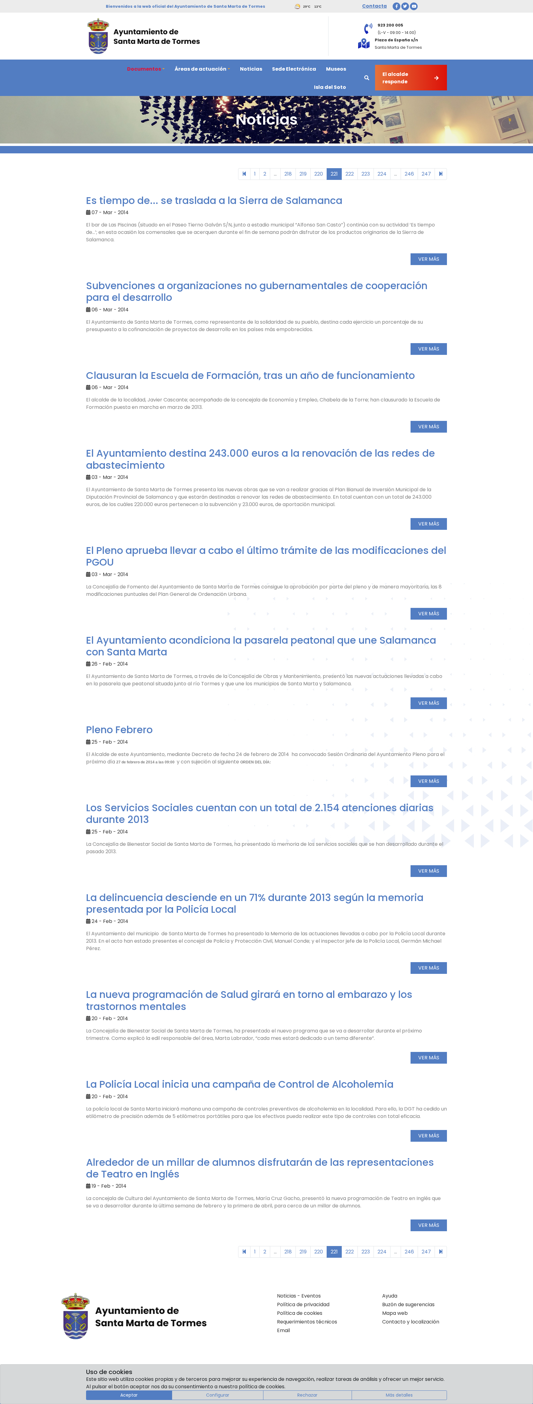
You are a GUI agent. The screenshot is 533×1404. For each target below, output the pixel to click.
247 (426, 173)
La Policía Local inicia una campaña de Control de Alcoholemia (240, 1084)
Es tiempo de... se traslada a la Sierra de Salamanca (214, 200)
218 (288, 173)
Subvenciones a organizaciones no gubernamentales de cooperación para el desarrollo (257, 291)
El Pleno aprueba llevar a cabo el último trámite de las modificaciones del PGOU (266, 556)
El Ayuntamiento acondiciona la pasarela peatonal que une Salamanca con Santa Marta (261, 646)
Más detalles (399, 1395)
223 (366, 173)
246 (409, 173)
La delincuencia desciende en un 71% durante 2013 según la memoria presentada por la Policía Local (255, 903)
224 (382, 173)
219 (303, 173)
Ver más (428, 259)
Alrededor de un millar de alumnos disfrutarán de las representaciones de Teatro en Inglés (260, 1168)
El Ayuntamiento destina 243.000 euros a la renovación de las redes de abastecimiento (260, 459)
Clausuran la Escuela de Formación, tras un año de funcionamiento (250, 375)
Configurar (217, 1395)
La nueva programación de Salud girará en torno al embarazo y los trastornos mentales (249, 1000)
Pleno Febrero (119, 730)
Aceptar (129, 1395)
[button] (146, 69)
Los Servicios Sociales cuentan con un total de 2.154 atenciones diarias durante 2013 (260, 813)
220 (318, 173)
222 (349, 173)
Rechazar (307, 1395)
